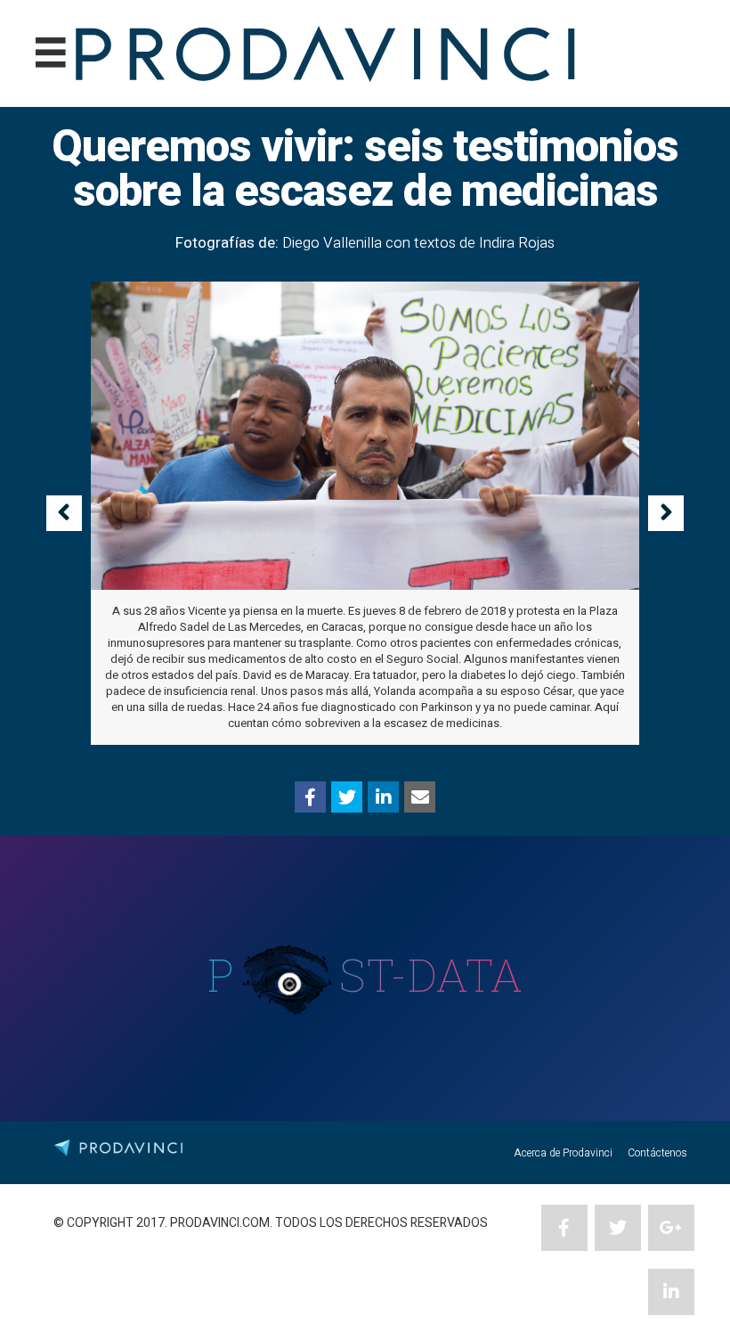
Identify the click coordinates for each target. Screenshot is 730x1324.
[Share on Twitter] (346, 797)
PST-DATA (365, 974)
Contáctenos (657, 1153)
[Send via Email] (419, 797)
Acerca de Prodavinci (563, 1153)
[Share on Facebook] (310, 797)
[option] (365, 514)
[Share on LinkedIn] (383, 797)
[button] (64, 513)
